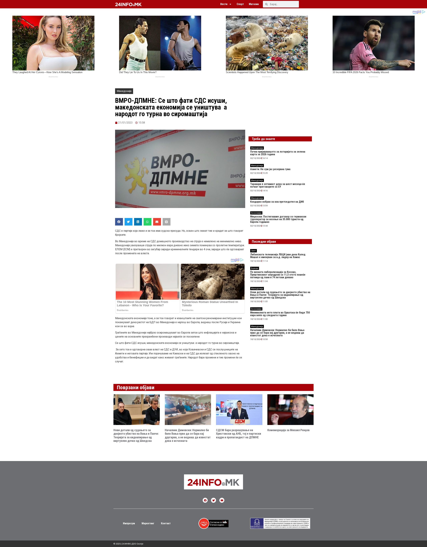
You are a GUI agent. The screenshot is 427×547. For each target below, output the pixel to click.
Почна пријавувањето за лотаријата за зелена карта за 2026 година (277, 153)
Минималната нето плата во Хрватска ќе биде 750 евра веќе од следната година (280, 314)
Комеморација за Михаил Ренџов (288, 430)
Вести (223, 4)
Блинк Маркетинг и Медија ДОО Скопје (289, 542)
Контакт (166, 523)
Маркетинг (148, 523)
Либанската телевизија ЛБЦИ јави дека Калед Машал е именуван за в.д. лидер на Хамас (277, 256)
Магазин (254, 4)
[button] (119, 222)
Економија (256, 213)
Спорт (240, 4)
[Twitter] (213, 500)
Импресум (129, 523)
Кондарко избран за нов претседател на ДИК (277, 201)
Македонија (124, 91)
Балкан (254, 268)
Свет (253, 250)
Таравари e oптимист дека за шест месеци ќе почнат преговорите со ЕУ (277, 185)
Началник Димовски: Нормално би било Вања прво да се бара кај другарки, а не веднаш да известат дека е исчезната (277, 333)
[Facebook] (205, 500)
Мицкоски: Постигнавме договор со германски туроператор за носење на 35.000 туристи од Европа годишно (278, 219)
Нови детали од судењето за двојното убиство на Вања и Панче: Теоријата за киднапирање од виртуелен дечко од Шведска (280, 295)
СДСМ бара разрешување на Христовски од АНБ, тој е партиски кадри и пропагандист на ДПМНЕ (238, 433)
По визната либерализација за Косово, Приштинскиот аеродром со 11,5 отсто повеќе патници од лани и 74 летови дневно (277, 274)
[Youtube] (221, 500)
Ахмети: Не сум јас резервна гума (270, 169)
